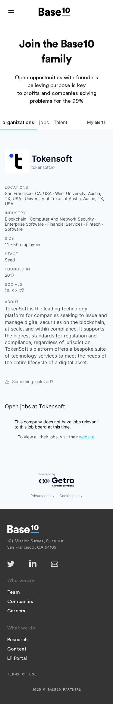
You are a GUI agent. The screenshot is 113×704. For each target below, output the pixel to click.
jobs (44, 122)
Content (17, 649)
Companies (20, 601)
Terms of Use (22, 674)
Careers (16, 610)
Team (13, 592)
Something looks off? (32, 381)
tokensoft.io (43, 167)
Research (17, 639)
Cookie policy (71, 495)
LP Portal (17, 658)
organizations (18, 122)
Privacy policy (42, 495)
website (86, 436)
